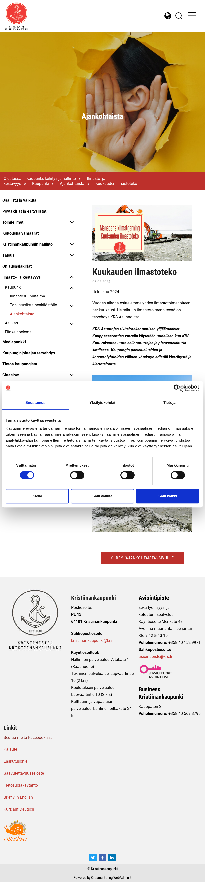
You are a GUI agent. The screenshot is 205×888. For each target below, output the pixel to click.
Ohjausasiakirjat (17, 266)
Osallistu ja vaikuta (19, 200)
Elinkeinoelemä (18, 331)
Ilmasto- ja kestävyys (21, 277)
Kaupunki (40, 183)
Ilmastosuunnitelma (27, 295)
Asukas (11, 322)
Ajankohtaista (72, 183)
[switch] (77, 475)
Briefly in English (18, 797)
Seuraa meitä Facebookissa (28, 737)
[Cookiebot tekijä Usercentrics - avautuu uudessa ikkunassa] (177, 388)
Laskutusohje (16, 761)
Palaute (10, 749)
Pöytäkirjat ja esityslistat (24, 211)
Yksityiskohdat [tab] (103, 402)
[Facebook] (102, 857)
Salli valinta (102, 496)
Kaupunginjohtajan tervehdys (28, 352)
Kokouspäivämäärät (20, 233)
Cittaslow (10, 374)
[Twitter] (93, 857)
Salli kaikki (167, 496)
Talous (8, 255)
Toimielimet (13, 222)
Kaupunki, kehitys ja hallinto (51, 178)
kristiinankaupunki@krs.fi (93, 640)
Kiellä (37, 496)
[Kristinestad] (53, 16)
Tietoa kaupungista (19, 363)
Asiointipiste (154, 598)
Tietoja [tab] (170, 402)
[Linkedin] (112, 857)
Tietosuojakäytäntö (21, 785)
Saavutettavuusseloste (24, 773)
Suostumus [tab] (36, 402)
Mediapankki (14, 341)
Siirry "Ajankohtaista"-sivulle (142, 557)
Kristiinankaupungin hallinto (27, 244)
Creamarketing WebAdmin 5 (111, 877)
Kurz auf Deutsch (19, 809)
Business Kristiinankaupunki (161, 693)
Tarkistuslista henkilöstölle (33, 304)
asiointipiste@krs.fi (155, 656)
